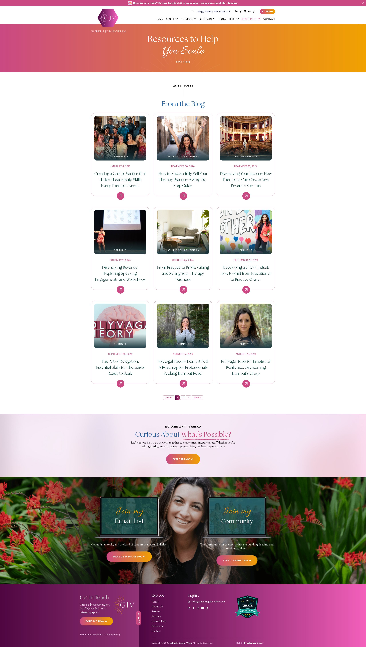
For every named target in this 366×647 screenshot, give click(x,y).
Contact (269, 18)
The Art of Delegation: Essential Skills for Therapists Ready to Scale (120, 367)
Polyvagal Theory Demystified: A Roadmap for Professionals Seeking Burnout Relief (182, 367)
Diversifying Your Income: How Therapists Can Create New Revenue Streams (246, 179)
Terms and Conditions (91, 634)
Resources (249, 19)
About (170, 19)
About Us (157, 606)
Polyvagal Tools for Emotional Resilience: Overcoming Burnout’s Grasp (245, 367)
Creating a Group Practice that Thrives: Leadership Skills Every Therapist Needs (120, 179)
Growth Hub (227, 19)
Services (187, 19)
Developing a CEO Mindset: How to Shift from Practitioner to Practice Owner (245, 273)
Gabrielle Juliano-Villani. (181, 643)
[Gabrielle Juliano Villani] (108, 20)
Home (159, 18)
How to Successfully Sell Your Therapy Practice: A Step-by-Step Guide (183, 179)
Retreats (205, 19)
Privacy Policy (113, 634)
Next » (197, 397)
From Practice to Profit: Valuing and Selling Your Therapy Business (183, 273)
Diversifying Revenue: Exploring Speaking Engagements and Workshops (120, 273)
